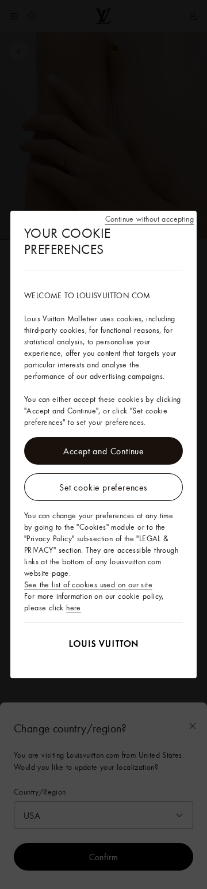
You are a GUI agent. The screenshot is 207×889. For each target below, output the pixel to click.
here (73, 607)
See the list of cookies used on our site (88, 584)
